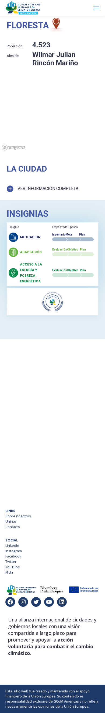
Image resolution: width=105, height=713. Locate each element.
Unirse (10, 521)
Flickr (9, 572)
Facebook (13, 556)
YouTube (12, 566)
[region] (52, 121)
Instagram (13, 550)
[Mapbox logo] (13, 148)
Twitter (10, 561)
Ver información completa (48, 188)
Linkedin (12, 545)
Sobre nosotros (18, 516)
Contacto (12, 526)
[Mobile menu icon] (96, 8)
